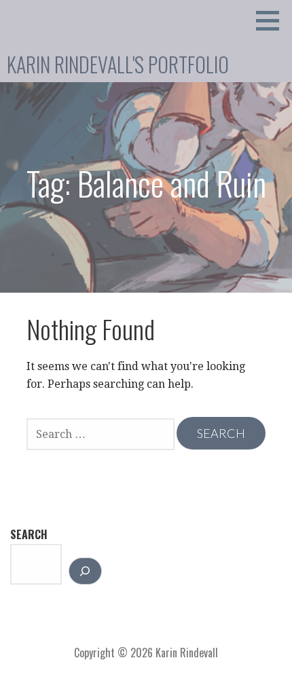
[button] (272, 20)
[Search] (85, 571)
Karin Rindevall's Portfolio (118, 64)
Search (29, 534)
